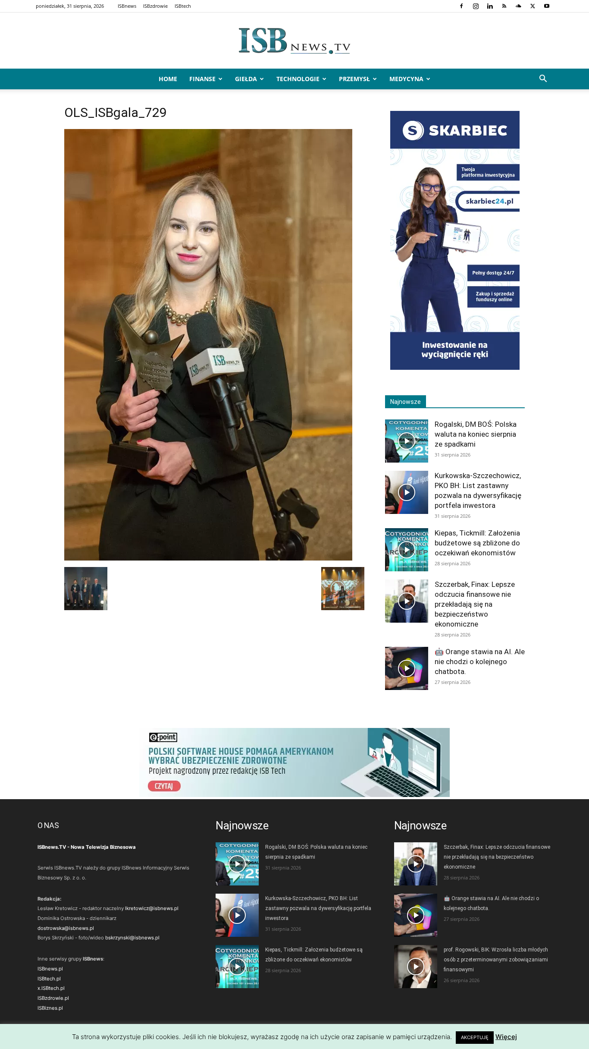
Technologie (298, 79)
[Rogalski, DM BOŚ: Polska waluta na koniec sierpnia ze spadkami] (406, 441)
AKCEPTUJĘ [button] (475, 1037)
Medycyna (406, 79)
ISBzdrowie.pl (53, 998)
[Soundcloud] (518, 6)
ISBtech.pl (49, 979)
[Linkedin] (489, 6)
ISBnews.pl (50, 969)
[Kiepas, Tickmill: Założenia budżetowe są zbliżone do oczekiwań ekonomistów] (406, 549)
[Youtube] (546, 6)
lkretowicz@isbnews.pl (152, 908)
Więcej (506, 1037)
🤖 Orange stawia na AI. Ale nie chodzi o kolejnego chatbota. (480, 661)
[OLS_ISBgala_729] (208, 558)
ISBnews (127, 6)
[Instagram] (475, 6)
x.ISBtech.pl (51, 988)
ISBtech (183, 6)
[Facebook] (461, 6)
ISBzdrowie (155, 6)
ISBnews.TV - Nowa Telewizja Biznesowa (87, 847)
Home (168, 79)
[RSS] (504, 6)
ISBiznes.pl (50, 1008)
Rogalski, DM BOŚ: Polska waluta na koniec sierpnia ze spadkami (476, 434)
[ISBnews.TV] (294, 41)
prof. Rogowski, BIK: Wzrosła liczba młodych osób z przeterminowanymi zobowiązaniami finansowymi (496, 960)
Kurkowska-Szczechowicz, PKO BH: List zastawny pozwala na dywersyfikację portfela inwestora (318, 908)
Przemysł (354, 79)
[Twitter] (532, 6)
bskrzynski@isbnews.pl (132, 938)
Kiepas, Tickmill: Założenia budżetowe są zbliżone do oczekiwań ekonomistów (477, 543)
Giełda (246, 79)
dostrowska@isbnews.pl (66, 928)
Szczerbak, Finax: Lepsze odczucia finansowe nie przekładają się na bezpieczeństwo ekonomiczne (475, 604)
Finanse (202, 79)
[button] (543, 80)
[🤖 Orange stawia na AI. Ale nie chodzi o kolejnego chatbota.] (406, 668)
